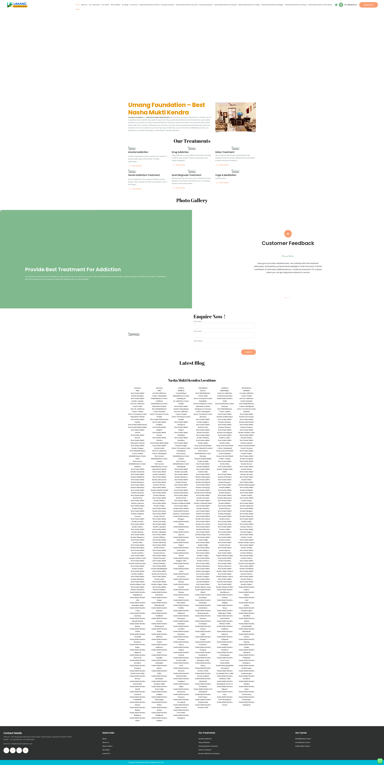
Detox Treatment (204, 750)
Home (104, 739)
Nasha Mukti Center (302, 746)
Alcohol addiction (204, 739)
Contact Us (106, 753)
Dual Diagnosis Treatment (208, 746)
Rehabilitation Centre (303, 739)
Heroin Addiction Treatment (209, 753)
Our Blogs (106, 750)
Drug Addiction (204, 742)
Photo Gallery (107, 746)
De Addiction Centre (302, 742)
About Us (105, 742)
